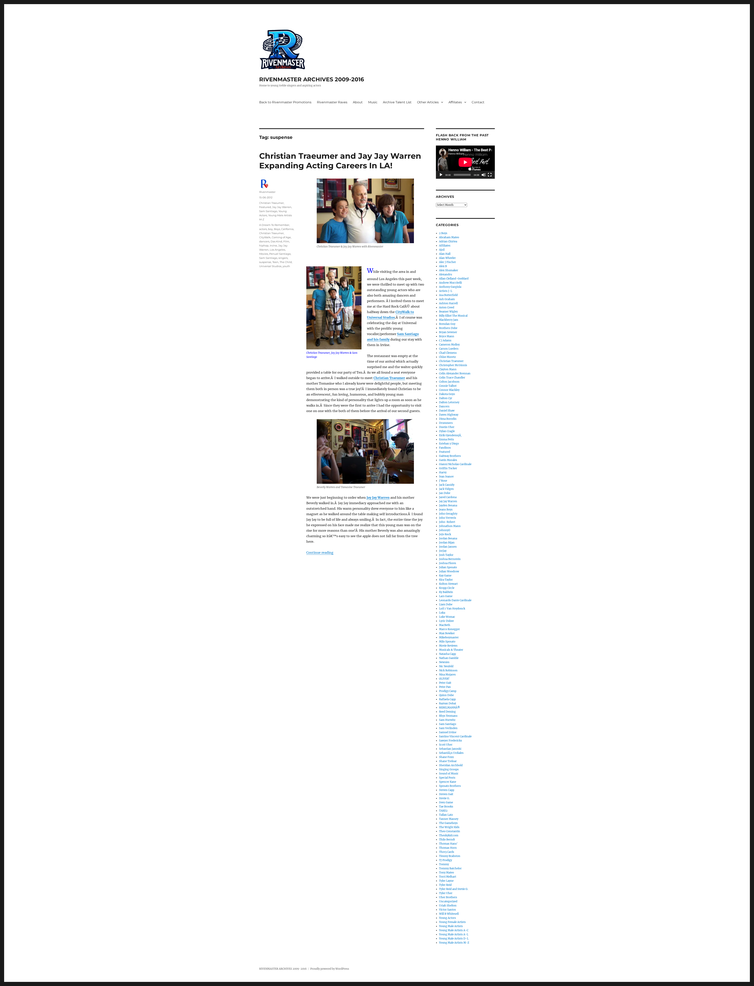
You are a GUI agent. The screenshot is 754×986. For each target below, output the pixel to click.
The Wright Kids (449, 827)
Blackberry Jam (448, 320)
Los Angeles (277, 249)
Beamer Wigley (448, 311)
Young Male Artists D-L (454, 938)
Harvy (443, 472)
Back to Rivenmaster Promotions (285, 102)
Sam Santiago (268, 211)
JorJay (443, 551)
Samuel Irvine (447, 732)
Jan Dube (444, 493)
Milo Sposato (447, 641)
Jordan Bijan (447, 542)
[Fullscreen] (490, 175)
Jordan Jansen (448, 546)
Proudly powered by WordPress (329, 968)
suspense (265, 262)
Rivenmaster (267, 191)
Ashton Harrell (448, 303)
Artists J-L (445, 291)
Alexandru (445, 274)
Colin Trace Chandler (452, 377)
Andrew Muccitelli (450, 282)
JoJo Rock (445, 534)
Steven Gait (446, 794)
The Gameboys (448, 823)
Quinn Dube (446, 695)
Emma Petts (446, 439)
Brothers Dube (448, 328)
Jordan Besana (448, 538)
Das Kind (276, 241)
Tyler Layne (446, 880)
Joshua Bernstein (450, 559)
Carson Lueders (448, 348)
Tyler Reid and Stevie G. (453, 889)
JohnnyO (444, 530)
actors (263, 229)
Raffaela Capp (447, 699)
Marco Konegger (449, 629)
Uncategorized (448, 901)
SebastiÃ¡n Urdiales (451, 753)
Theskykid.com (448, 835)
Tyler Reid (445, 885)
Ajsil (442, 249)
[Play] (441, 175)
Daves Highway (448, 414)
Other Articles (428, 102)
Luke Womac (447, 617)
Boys (277, 229)
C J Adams (445, 340)
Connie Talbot (448, 386)
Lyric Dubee (446, 621)
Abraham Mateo (449, 237)
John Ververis (447, 518)
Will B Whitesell (449, 913)
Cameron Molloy (449, 344)
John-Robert (447, 522)
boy (270, 229)
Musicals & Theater (451, 650)
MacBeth (444, 625)
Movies (263, 253)
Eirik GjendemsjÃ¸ (450, 435)
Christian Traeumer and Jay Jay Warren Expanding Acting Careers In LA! (340, 160)
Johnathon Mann (450, 526)
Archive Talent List (397, 102)
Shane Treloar (448, 761)
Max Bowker (447, 633)
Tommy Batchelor (450, 868)
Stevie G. (444, 798)
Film (286, 241)
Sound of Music (448, 773)
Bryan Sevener (448, 332)
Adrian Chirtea (448, 241)
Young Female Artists (452, 922)
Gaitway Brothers (450, 456)
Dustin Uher (446, 427)
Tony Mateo (446, 872)
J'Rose (443, 480)
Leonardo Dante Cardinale (455, 600)
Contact (478, 102)
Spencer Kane (447, 781)
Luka (442, 612)
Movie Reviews (448, 645)
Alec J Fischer (447, 262)
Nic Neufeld (446, 666)
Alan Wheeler (447, 258)
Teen (275, 262)
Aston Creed (446, 307)
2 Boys (443, 233)
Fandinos (445, 447)
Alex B (443, 266)
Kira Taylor (446, 579)
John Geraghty (448, 513)
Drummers (446, 423)
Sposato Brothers (450, 786)
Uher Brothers (448, 897)
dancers (264, 241)
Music (372, 102)
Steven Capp (446, 790)
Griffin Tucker (448, 468)
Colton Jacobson (449, 381)
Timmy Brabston (449, 856)
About (358, 102)
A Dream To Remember (274, 224)
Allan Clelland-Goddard (454, 278)
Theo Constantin (449, 831)
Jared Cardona (448, 497)
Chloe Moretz (447, 357)
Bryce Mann (446, 336)
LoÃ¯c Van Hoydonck (452, 608)
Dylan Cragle (447, 431)
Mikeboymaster (449, 637)
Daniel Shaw (447, 410)
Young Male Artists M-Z (454, 942)
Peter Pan (445, 687)
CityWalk (265, 237)
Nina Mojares (447, 674)
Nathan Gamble (448, 658)
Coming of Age (281, 237)
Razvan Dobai (447, 703)
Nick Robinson (448, 670)
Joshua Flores (447, 563)
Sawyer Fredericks (450, 740)
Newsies (444, 662)
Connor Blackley (449, 390)
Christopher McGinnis (453, 365)
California (287, 229)
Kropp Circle (446, 588)
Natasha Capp (447, 654)
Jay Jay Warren (378, 497)
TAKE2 (443, 810)
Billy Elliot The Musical (453, 315)
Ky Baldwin (446, 592)
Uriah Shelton (448, 905)
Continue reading (319, 552)
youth (286, 266)
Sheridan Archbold (451, 765)
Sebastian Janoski (450, 748)
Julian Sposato (448, 567)
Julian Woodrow (449, 571)
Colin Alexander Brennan (454, 373)
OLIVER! (444, 678)
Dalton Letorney (449, 402)
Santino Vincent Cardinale (455, 736)
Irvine (273, 245)
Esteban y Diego (449, 443)
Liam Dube (445, 604)
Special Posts (447, 777)
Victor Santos (447, 909)
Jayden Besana (448, 505)
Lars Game (445, 596)
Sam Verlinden (448, 728)
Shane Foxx (446, 757)
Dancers (444, 406)
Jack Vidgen (446, 489)
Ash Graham (447, 299)
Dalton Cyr (445, 398)
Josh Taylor (446, 555)
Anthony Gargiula (450, 287)
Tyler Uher (445, 893)
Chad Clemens (448, 353)
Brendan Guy (447, 324)
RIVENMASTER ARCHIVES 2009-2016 (311, 79)
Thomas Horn (448, 847)
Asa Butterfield (448, 295)
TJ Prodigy (445, 860)
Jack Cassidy (446, 485)
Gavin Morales (448, 460)
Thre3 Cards (446, 852)
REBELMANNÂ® (449, 707)
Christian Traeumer (389, 378)
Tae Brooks (446, 806)
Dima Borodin (448, 419)
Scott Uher (445, 744)
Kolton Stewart (448, 584)
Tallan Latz (446, 814)
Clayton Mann (448, 369)
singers (283, 257)
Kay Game (445, 575)
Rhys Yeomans (448, 716)
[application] (465, 162)
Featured (265, 207)
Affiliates (455, 102)
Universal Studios (270, 266)
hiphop (264, 245)
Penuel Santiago (280, 253)
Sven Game (446, 802)
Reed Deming (447, 711)
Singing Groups (449, 769)
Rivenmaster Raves (332, 102)
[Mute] (483, 175)
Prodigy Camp (447, 691)
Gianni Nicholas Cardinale (455, 464)
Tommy (444, 864)
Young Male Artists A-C (453, 930)
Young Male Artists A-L (453, 934)
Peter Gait (445, 683)
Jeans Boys (446, 509)
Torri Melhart (447, 876)
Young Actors (447, 918)
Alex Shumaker (448, 270)
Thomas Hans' (448, 843)
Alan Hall (444, 254)
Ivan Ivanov (446, 476)
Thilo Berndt (447, 839)
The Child (286, 262)
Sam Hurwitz (447, 720)
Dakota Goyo (447, 394)
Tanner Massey (448, 819)
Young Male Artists (451, 926)
